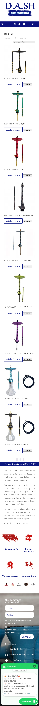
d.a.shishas (15, 660)
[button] (34, 666)
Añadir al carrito (13, 84)
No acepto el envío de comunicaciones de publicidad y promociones (17, 629)
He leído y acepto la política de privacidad (18, 621)
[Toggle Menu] (36, 24)
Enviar (27, 636)
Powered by (19, 670)
